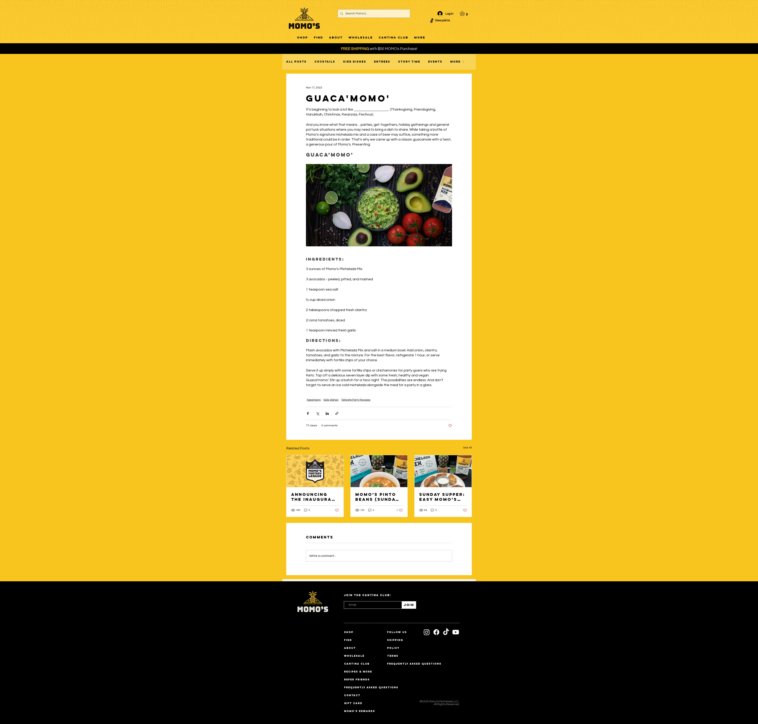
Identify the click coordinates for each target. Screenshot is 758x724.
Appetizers (314, 400)
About (350, 647)
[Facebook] (436, 632)
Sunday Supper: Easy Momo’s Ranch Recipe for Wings (442, 497)
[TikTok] (446, 632)
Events (435, 61)
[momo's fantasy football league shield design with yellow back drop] (314, 471)
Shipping (395, 640)
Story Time (409, 61)
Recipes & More (357, 671)
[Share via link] (337, 413)
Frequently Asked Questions (357, 687)
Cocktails (324, 61)
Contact (352, 695)
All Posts (296, 61)
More (455, 61)
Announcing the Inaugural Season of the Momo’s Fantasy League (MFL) (314, 497)
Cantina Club (357, 663)
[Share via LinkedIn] (327, 413)
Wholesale (354, 655)
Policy (393, 647)
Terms (392, 655)
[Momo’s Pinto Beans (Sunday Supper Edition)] (379, 471)
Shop (348, 632)
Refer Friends (357, 679)
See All (467, 447)
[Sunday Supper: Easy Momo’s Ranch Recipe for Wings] (443, 471)
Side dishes (354, 61)
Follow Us (397, 632)
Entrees (382, 61)
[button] (465, 13)
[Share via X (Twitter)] (317, 413)
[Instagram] (427, 632)
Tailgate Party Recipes (355, 400)
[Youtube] (456, 632)
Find (348, 640)
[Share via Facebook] (308, 413)
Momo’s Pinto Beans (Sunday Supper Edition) (378, 497)
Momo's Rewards (357, 711)
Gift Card (353, 703)
